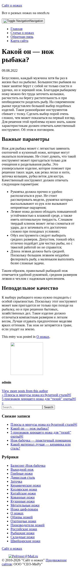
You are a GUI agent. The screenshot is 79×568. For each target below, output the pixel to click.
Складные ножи (23, 537)
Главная (16, 29)
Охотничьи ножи (23, 521)
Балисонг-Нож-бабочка (28, 465)
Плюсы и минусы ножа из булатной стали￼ (44, 424)
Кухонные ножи (23, 501)
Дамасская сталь (23, 477)
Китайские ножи (23, 493)
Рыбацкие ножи (22, 533)
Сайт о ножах (12, 5)
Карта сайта (19, 41)
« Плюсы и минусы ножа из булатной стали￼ (36, 395)
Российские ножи (24, 529)
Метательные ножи (25, 505)
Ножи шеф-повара (24, 509)
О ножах (42, 337)
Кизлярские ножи (24, 489)
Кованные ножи (23, 497)
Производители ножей (28, 525)
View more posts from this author (25, 391)
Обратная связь (22, 37)
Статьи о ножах (22, 33)
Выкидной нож (22, 469)
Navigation (36, 21)
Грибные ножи (22, 473)
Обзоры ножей (22, 517)
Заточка (16, 481)
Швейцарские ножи (25, 541)
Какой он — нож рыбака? (30, 428)
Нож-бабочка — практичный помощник (41, 440)
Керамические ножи (26, 485)
